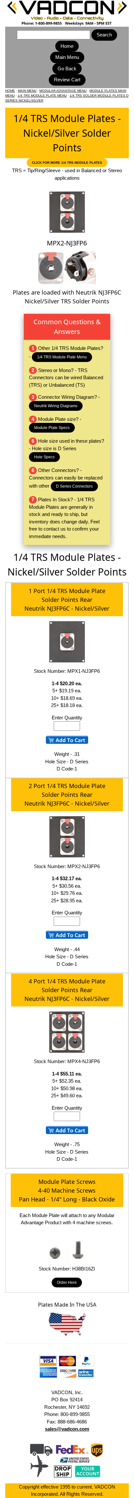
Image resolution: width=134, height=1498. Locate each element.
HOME (10, 90)
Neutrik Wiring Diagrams (55, 406)
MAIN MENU (27, 90)
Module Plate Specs (52, 427)
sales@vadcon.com (67, 1429)
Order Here (67, 1282)
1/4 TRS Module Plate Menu (62, 357)
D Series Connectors (74, 486)
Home (67, 46)
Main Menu (67, 57)
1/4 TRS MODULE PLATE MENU (42, 95)
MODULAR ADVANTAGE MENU (63, 90)
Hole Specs (44, 457)
